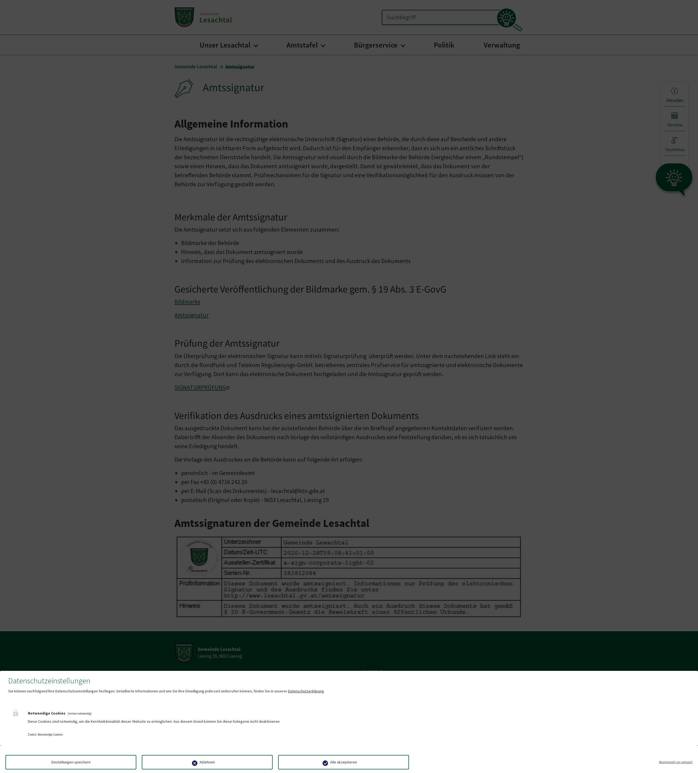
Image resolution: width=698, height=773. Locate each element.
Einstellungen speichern (71, 762)
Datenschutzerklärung (306, 691)
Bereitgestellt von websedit (676, 762)
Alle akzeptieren (343, 762)
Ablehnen (207, 762)
